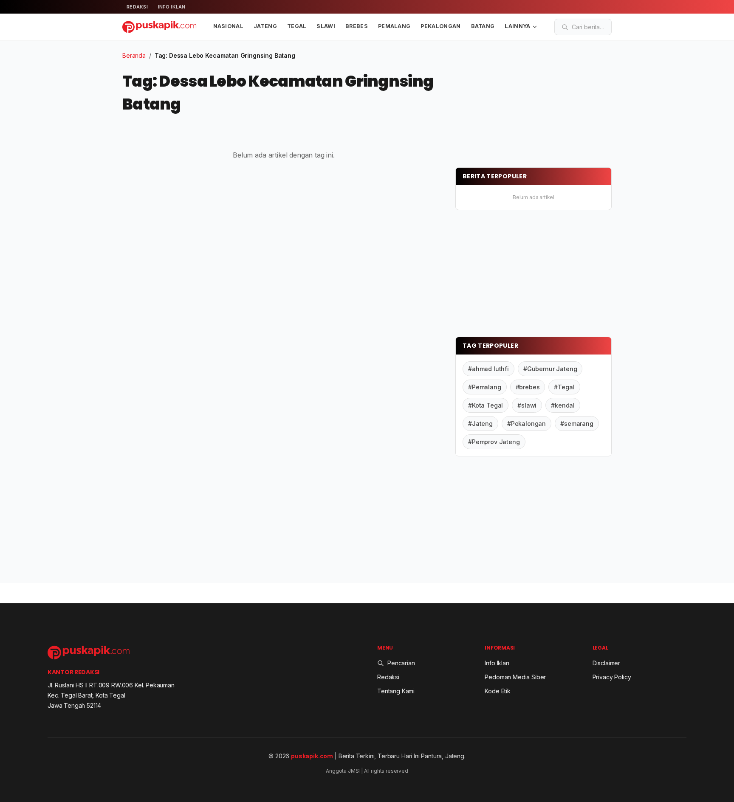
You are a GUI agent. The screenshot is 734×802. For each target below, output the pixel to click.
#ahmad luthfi (488, 368)
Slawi (325, 26)
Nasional (228, 26)
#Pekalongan (526, 423)
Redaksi (137, 7)
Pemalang (394, 26)
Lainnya (517, 26)
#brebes (528, 387)
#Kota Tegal (485, 405)
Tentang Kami (396, 691)
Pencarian (401, 663)
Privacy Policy (612, 677)
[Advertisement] (519, 104)
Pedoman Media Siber (515, 677)
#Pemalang (484, 387)
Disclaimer (606, 663)
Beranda (134, 55)
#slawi (526, 405)
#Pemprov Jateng (494, 441)
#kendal (563, 405)
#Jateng (480, 423)
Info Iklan (172, 7)
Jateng (265, 26)
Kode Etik (498, 691)
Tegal (297, 26)
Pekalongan (440, 26)
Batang (483, 26)
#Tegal (564, 387)
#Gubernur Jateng (550, 368)
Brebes (356, 26)
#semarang (576, 423)
